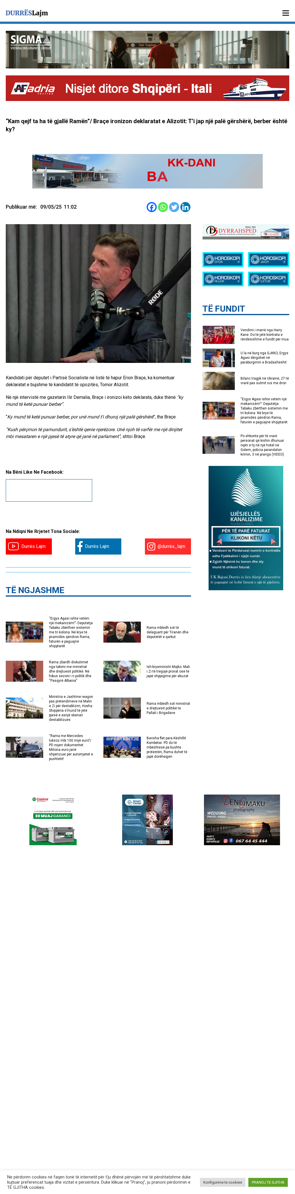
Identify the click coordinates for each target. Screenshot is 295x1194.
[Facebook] (152, 207)
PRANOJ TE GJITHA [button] (268, 1182)
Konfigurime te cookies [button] (222, 1182)
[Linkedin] (185, 207)
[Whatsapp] (163, 207)
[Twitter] (174, 207)
